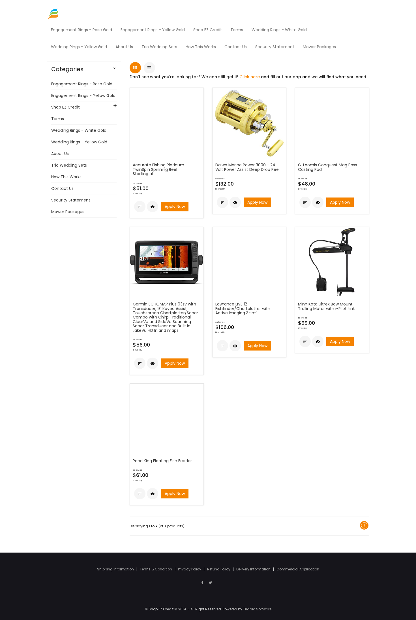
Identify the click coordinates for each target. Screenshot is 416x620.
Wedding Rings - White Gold (78, 130)
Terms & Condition (156, 569)
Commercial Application (297, 569)
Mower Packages (67, 212)
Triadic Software (257, 609)
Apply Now (175, 206)
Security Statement (70, 200)
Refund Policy (219, 569)
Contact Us (62, 188)
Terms (57, 119)
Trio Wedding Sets (69, 165)
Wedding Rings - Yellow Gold (79, 142)
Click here (249, 77)
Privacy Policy (190, 569)
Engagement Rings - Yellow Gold (83, 95)
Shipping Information (116, 569)
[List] (149, 67)
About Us (60, 153)
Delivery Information (253, 569)
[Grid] (135, 67)
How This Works (66, 177)
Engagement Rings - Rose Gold (81, 84)
